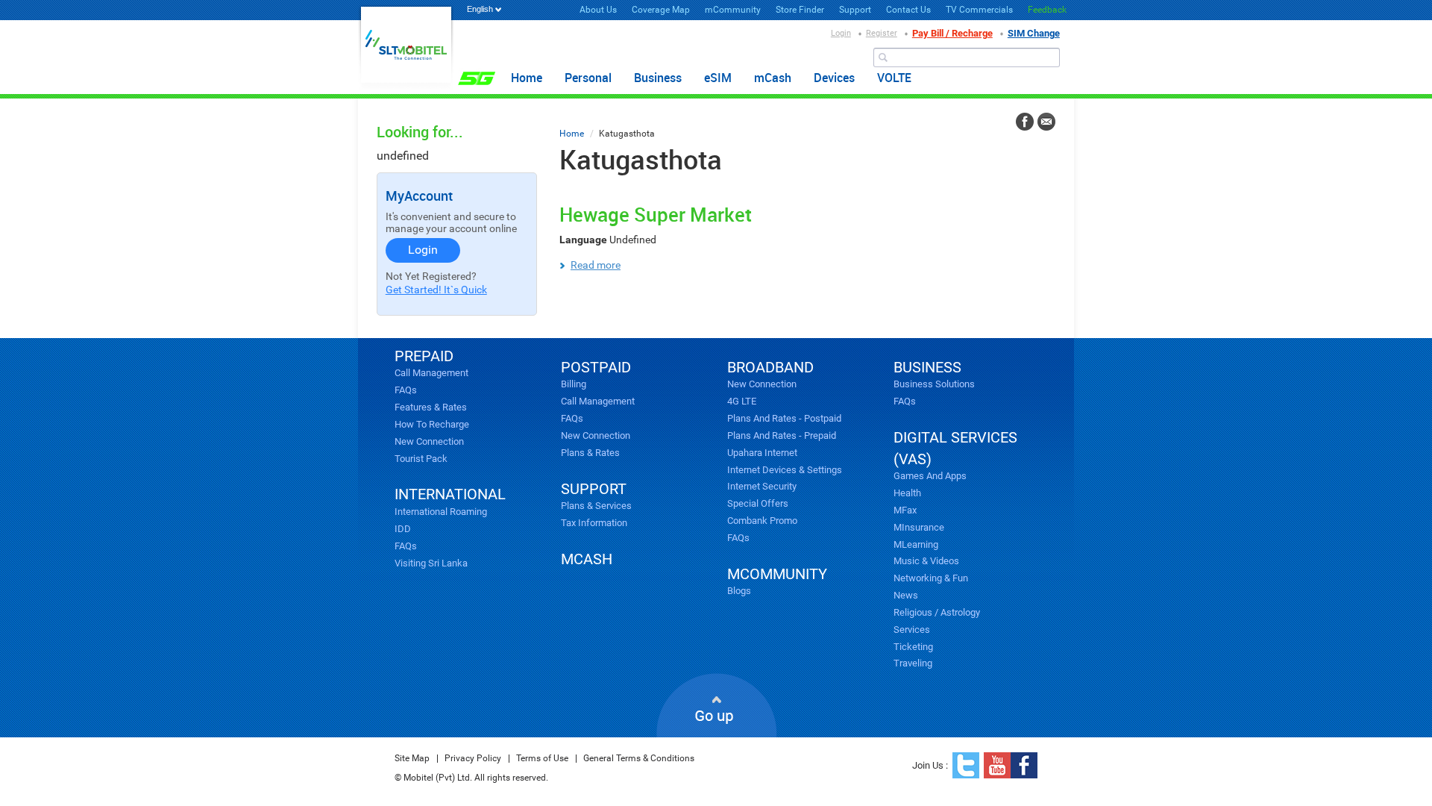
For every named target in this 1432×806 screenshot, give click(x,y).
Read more (596, 265)
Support (855, 9)
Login (841, 33)
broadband (770, 367)
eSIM (718, 77)
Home (526, 77)
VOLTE (894, 77)
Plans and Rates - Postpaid (784, 418)
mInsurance (919, 527)
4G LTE (741, 401)
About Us (598, 9)
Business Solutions (934, 384)
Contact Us (908, 9)
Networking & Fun (931, 578)
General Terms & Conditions (638, 758)
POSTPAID (596, 367)
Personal (588, 77)
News (906, 595)
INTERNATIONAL (450, 494)
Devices (834, 77)
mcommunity (777, 574)
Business (658, 77)
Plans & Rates (590, 452)
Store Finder (800, 9)
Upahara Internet (762, 452)
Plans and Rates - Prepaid (781, 435)
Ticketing (913, 646)
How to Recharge (432, 424)
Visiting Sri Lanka (431, 563)
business (927, 367)
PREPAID (424, 356)
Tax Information (594, 522)
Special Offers (757, 503)
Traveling (913, 663)
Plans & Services (596, 505)
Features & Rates (431, 407)
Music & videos (926, 560)
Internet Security (762, 486)
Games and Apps (930, 475)
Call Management (431, 372)
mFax (905, 510)
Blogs (739, 590)
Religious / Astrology (937, 612)
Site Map (412, 758)
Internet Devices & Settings (784, 469)
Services (912, 629)
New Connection (429, 441)
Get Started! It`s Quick (436, 290)
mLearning (916, 544)
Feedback (1047, 9)
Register (881, 33)
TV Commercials (979, 9)
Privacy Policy (473, 758)
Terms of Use (542, 758)
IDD (403, 528)
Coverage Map (661, 9)
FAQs (406, 390)
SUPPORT (593, 489)
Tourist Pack (421, 458)
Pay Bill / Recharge (952, 33)
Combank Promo (762, 520)
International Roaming (441, 511)
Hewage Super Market (655, 214)
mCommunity (733, 9)
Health (907, 493)
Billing (573, 384)
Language (583, 240)
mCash (772, 77)
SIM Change (1034, 33)
